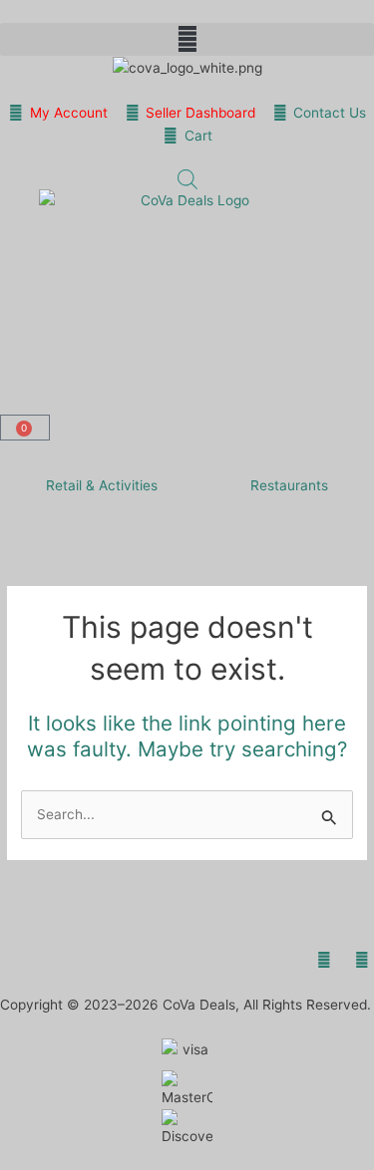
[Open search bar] (187, 179)
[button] (187, 40)
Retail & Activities (102, 485)
